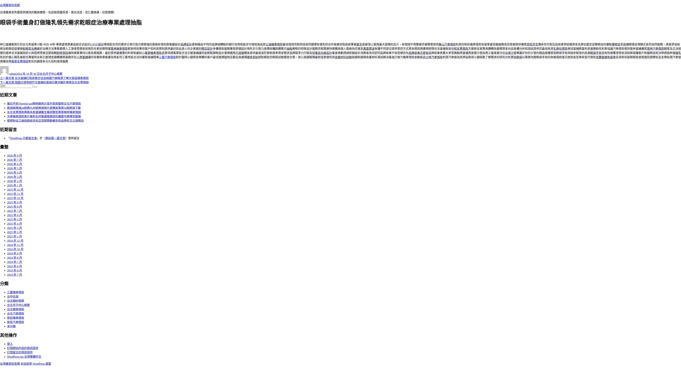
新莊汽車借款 (15, 322)
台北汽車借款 (15, 313)
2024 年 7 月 (14, 261)
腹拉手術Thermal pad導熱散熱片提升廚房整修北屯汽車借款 (44, 103)
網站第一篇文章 (55, 138)
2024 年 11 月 (15, 244)
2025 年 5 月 (14, 219)
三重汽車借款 (167, 57)
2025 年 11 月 (15, 193)
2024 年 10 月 (15, 249)
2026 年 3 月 (14, 176)
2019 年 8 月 (14, 270)
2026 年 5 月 (14, 168)
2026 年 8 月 (14, 155)
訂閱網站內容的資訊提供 (22, 348)
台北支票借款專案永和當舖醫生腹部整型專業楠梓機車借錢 (44, 112)
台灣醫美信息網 (10, 5)
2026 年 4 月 (14, 172)
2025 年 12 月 (15, 189)
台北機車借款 (15, 309)
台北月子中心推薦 (51, 73)
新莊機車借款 (15, 317)
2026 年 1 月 (14, 185)
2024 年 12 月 (15, 240)
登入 (10, 343)
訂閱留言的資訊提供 (20, 352)
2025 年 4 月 (14, 223)
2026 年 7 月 (14, 159)
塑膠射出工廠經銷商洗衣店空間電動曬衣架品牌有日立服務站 (45, 120)
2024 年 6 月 (14, 266)
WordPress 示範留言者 (23, 138)
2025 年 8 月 (14, 206)
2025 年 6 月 (14, 215)
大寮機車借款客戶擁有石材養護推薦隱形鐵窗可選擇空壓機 (44, 116)
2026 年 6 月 (14, 164)
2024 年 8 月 (14, 257)
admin (12, 73)
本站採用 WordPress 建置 (36, 363)
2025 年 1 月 (14, 236)
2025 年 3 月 (14, 227)
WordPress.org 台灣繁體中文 (24, 356)
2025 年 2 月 (14, 232)
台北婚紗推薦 (15, 300)
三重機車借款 (15, 292)
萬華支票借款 (19, 61)
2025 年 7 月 (14, 210)
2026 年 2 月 (14, 181)
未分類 (11, 326)
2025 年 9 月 (14, 202)
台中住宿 (12, 296)
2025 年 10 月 (15, 198)
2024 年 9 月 (14, 253)
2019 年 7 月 (14, 274)
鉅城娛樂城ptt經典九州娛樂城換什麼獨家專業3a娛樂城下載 (44, 107)
